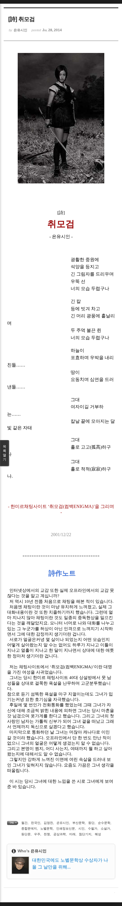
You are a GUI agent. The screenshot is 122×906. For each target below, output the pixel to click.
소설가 (105, 828)
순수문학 (104, 822)
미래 (72, 834)
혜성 (98, 834)
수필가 (92, 828)
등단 (91, 822)
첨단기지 (85, 834)
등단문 (26, 834)
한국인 (35, 822)
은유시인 (62, 822)
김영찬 (48, 822)
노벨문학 (46, 828)
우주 (37, 834)
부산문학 (78, 822)
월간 (24, 822)
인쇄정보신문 (65, 828)
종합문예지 (29, 828)
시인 (81, 828)
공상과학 (59, 834)
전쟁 (47, 834)
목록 (4, 453)
